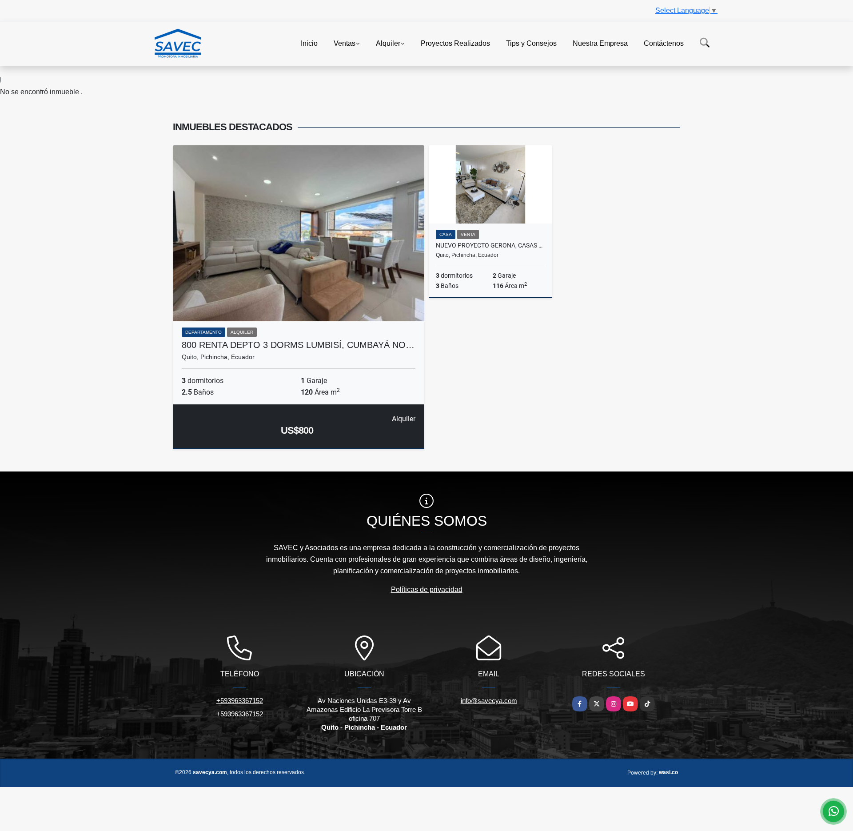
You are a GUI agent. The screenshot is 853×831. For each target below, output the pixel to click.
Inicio (309, 43)
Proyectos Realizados (455, 43)
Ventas (344, 43)
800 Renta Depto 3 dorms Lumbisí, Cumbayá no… (298, 345)
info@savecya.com (489, 700)
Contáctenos (664, 43)
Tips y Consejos (531, 43)
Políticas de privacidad (426, 589)
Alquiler (388, 43)
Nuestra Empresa (600, 43)
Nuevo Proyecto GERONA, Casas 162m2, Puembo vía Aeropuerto (490, 245)
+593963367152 (239, 700)
